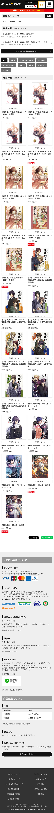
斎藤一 (21, 65)
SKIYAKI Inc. (42, 809)
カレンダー (41, 65)
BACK (49, 16)
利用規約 (41, 784)
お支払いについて (13, 779)
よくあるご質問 (13, 799)
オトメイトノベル (8, 65)
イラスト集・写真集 (26, 60)
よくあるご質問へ (27, 754)
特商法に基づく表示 (13, 794)
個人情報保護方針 (13, 789)
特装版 (13, 60)
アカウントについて (40, 774)
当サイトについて (13, 774)
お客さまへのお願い (40, 789)
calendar (6, 70)
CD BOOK (41, 60)
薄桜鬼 (31, 65)
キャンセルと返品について (13, 784)
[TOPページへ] (10, 4)
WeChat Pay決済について (12, 689)
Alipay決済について (10, 651)
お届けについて (40, 779)
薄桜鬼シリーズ (16, 21)
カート (32, 6)
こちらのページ (15, 735)
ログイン (32, 3)
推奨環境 (41, 794)
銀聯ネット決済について (12, 630)
